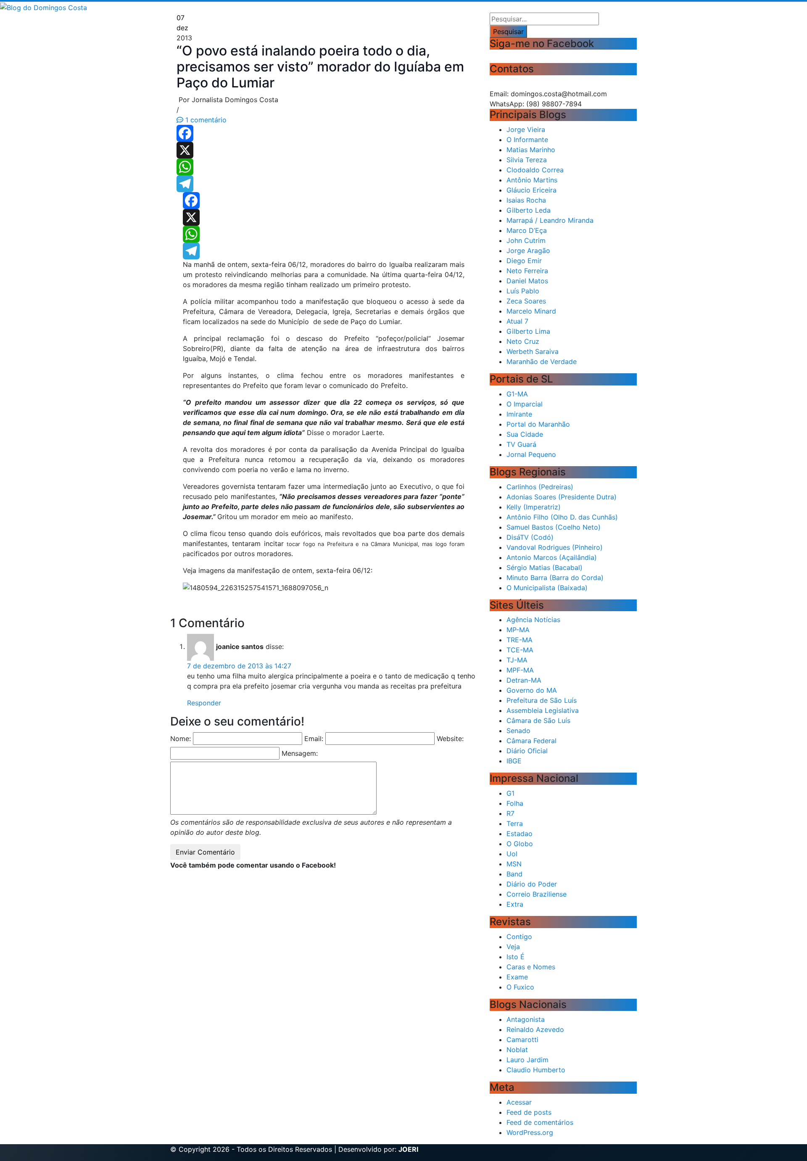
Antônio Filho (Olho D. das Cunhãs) (562, 517)
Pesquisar (508, 31)
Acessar (519, 1102)
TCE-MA (519, 650)
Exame (517, 977)
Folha (514, 803)
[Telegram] (324, 183)
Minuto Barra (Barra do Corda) (555, 577)
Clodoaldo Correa (535, 170)
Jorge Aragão (528, 250)
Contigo (519, 936)
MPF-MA (520, 670)
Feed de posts (528, 1112)
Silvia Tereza (526, 160)
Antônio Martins (531, 180)
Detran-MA (523, 680)
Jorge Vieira (525, 129)
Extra (514, 904)
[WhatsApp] (324, 166)
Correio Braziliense (536, 894)
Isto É (515, 957)
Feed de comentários (539, 1122)
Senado (518, 730)
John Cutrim (526, 240)
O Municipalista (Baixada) (547, 587)
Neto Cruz (522, 341)
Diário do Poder (531, 884)
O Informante (527, 139)
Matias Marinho (530, 149)
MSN (514, 864)
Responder (204, 703)
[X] (324, 150)
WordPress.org (529, 1132)
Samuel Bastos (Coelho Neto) (553, 527)
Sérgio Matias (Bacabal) (544, 567)
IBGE (514, 761)
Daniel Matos (527, 281)
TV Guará (521, 444)
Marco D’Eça (526, 230)
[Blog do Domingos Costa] (43, 7)
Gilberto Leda (528, 210)
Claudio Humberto (535, 1070)
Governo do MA (531, 690)
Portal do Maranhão (538, 424)
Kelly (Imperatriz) (533, 507)
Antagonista (525, 1019)
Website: (450, 738)
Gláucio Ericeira (531, 190)
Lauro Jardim (527, 1059)
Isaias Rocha (526, 200)
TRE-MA (519, 640)
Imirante (519, 414)
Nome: (180, 738)
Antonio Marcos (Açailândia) (551, 557)
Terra (514, 823)
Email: (313, 738)
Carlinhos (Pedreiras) (539, 487)
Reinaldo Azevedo (535, 1029)
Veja (513, 946)
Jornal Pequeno (531, 454)
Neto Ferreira (527, 271)
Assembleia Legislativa (542, 710)
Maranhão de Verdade (541, 361)
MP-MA (518, 629)
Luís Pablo (522, 291)
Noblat (517, 1049)
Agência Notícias (533, 619)
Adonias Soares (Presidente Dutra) (561, 497)
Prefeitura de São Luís (541, 700)
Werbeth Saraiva (532, 351)
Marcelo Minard (531, 311)
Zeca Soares (526, 301)
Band (514, 874)
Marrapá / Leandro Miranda (549, 220)
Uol (511, 854)
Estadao (519, 833)
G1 (510, 793)
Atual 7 (517, 321)
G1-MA (517, 394)
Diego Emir (524, 260)
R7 (510, 813)
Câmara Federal (531, 740)
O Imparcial (524, 404)
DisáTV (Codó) (530, 537)
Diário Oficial (527, 751)
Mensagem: (300, 753)
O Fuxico (520, 987)
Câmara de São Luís (538, 720)
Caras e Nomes (530, 967)
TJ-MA (516, 660)
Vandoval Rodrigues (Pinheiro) (554, 547)
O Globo (519, 843)
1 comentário (205, 120)
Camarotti (522, 1039)
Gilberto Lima (528, 331)
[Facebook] (324, 133)
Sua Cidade (524, 434)
